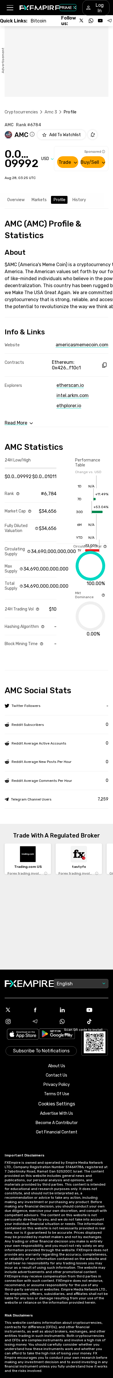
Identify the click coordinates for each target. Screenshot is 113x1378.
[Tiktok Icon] (97, 1021)
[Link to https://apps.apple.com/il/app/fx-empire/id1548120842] (23, 1034)
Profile (59, 199)
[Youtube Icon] (97, 1009)
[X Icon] (16, 1009)
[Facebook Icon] (43, 1009)
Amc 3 (51, 112)
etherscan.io (70, 385)
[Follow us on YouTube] (100, 20)
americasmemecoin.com (82, 344)
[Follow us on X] (81, 20)
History (79, 199)
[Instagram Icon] (16, 1021)
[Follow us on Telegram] (109, 20)
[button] (9, 7)
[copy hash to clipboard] (104, 365)
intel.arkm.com (73, 395)
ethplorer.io (69, 405)
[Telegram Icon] (43, 1021)
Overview (16, 199)
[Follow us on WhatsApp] (91, 20)
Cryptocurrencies (21, 112)
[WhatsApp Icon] (70, 1021)
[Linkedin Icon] (70, 1009)
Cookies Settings (56, 1104)
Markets (39, 199)
